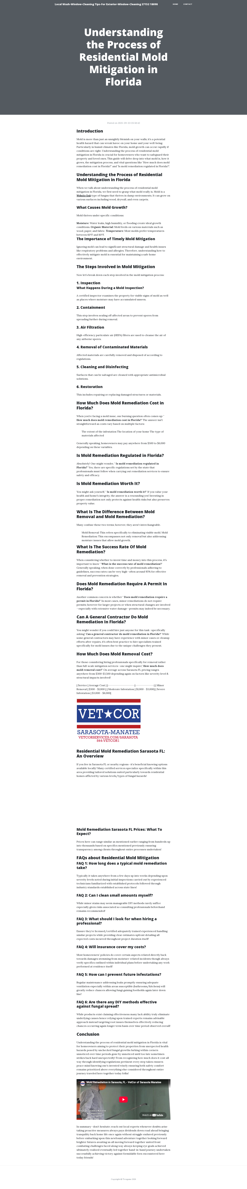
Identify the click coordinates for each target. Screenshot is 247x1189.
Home (175, 4)
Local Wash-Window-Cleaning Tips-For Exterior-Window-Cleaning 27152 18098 (106, 4)
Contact (187, 4)
